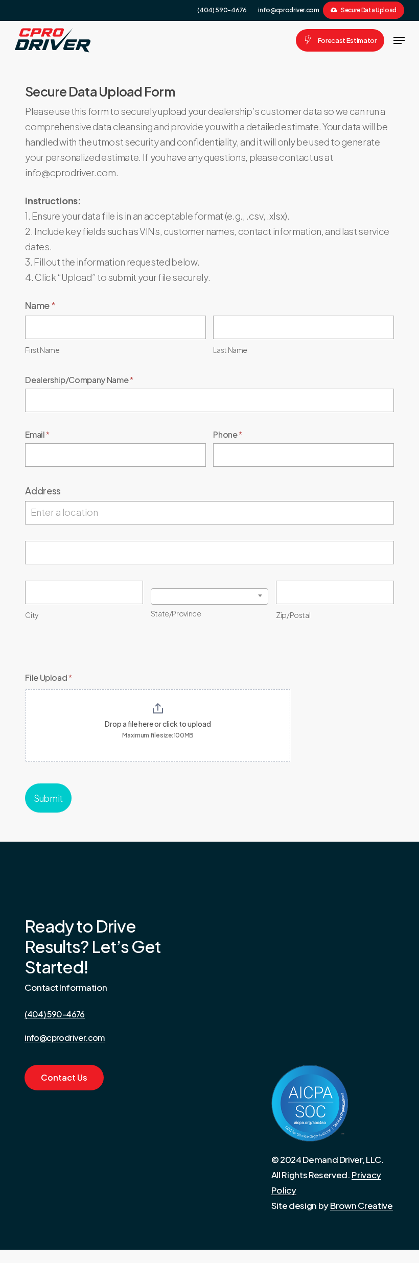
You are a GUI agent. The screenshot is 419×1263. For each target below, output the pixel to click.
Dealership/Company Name (79, 379)
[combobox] (210, 596)
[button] (399, 40)
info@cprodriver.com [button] (65, 1037)
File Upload (48, 677)
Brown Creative (361, 1205)
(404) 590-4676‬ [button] (55, 1014)
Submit (48, 798)
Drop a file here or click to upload (158, 723)
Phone (227, 434)
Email (37, 434)
